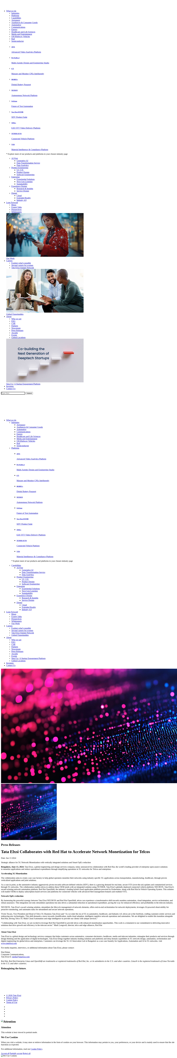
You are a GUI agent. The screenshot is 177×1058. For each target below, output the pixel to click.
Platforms (15, 15)
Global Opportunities (14, 314)
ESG (13, 321)
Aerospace (15, 20)
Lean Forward (12, 202)
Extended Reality (24, 198)
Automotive (16, 25)
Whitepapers (16, 212)
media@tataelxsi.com (21, 957)
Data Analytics (23, 165)
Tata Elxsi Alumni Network (22, 268)
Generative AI (22, 161)
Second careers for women (22, 265)
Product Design (23, 172)
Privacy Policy (12, 998)
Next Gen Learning (25, 182)
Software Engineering (25, 175)
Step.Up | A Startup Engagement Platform (23, 384)
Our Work (10, 258)
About (8, 316)
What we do (11, 11)
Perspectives (16, 209)
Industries (15, 13)
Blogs (13, 205)
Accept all (5, 1053)
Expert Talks (16, 207)
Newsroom (15, 328)
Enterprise (15, 177)
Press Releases (17, 330)
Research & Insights (25, 188)
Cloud (19, 195)
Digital (14, 193)
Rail (13, 39)
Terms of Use (11, 1002)
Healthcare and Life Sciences (23, 32)
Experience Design (19, 186)
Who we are (16, 319)
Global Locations (18, 337)
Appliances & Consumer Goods (24, 22)
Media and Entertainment (21, 34)
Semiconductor (17, 41)
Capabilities (16, 18)
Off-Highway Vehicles (20, 36)
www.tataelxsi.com (9, 943)
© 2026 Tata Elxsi (13, 995)
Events (14, 335)
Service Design (23, 191)
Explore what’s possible (21, 263)
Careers (9, 261)
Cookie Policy (12, 1000)
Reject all (26, 1053)
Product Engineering (19, 168)
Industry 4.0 (21, 200)
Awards (14, 333)
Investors (10, 386)
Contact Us (10, 389)
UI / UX (20, 170)
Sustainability (22, 184)
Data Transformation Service (28, 163)
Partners (14, 326)
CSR (13, 323)
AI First (14, 158)
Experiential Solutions (26, 179)
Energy (14, 29)
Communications (18, 27)
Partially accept (16, 1053)
